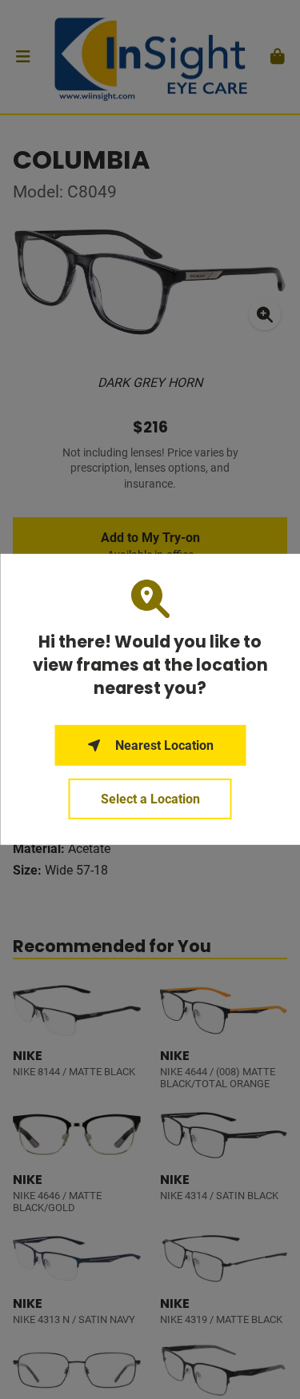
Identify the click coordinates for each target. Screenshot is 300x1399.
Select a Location (150, 799)
